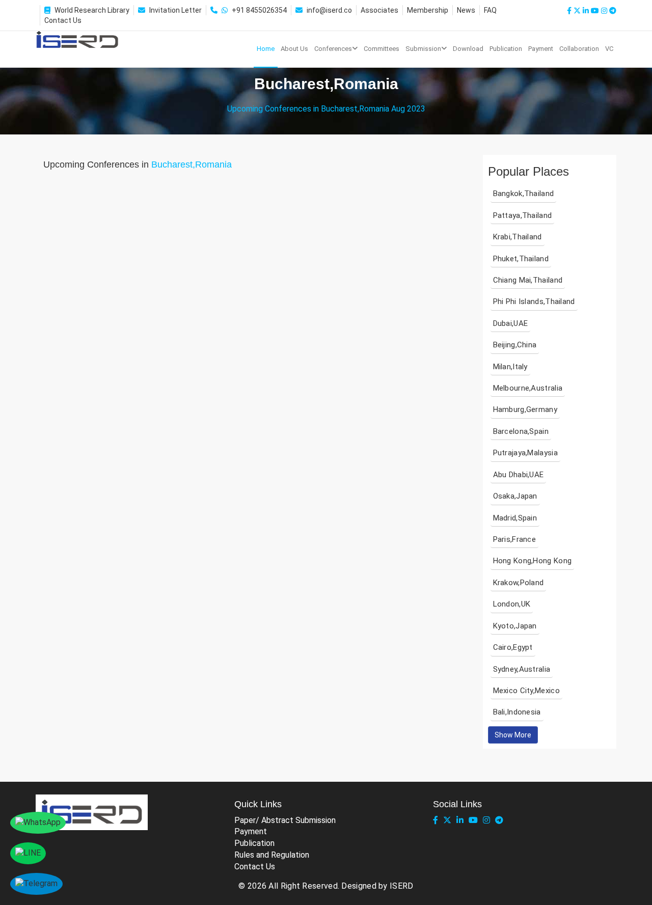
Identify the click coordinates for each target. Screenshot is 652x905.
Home (266, 48)
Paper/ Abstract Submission (285, 820)
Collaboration (579, 48)
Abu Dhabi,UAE (518, 474)
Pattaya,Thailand (522, 215)
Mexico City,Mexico (526, 690)
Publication (506, 48)
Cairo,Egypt (513, 647)
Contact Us (63, 20)
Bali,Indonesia (517, 712)
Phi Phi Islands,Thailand (534, 301)
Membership (427, 10)
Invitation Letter (175, 10)
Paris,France (514, 539)
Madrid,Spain (515, 518)
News (466, 10)
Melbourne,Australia (528, 388)
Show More (513, 735)
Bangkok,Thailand (523, 193)
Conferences (333, 48)
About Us (294, 48)
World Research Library (92, 10)
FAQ (490, 10)
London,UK (512, 604)
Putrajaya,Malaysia (525, 452)
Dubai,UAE (510, 323)
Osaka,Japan (515, 496)
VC (609, 48)
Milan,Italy (510, 366)
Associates (379, 10)
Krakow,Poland (518, 582)
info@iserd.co (329, 10)
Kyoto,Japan (515, 625)
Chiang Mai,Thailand (528, 280)
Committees (381, 48)
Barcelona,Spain (521, 431)
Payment (540, 48)
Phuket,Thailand (521, 258)
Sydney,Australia (522, 669)
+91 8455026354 (259, 10)
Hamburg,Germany (525, 409)
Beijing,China (515, 344)
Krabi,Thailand (517, 236)
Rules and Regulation (271, 855)
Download (468, 48)
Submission (423, 48)
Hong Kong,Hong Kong (532, 560)
